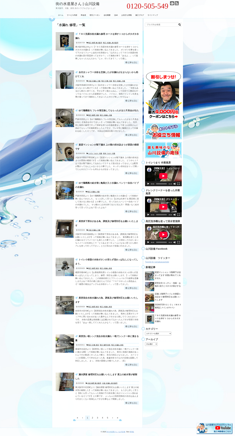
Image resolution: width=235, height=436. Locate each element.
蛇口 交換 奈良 (93, 345)
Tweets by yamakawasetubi (157, 262)
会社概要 (107, 15)
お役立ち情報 (126, 15)
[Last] (117, 417)
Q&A (116, 15)
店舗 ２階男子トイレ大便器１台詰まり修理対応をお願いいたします (168, 297)
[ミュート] (174, 184)
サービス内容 (72, 15)
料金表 (83, 15)
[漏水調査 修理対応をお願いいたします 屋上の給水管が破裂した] (65, 382)
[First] (77, 417)
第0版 (132, 432)
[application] (163, 176)
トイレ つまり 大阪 (95, 153)
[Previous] (82, 417)
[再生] (148, 184)
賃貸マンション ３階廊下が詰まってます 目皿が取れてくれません (168, 275)
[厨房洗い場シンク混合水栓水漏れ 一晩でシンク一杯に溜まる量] (65, 343)
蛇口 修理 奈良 (93, 268)
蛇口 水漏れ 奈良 (106, 268)
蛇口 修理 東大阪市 (95, 43)
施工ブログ (139, 15)
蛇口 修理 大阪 (93, 115)
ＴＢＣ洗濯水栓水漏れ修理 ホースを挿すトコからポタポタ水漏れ (168, 318)
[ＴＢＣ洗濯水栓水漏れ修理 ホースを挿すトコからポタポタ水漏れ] (65, 41)
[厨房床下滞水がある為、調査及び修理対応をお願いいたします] (65, 228)
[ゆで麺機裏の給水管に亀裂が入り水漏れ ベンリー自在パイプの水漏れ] (65, 190)
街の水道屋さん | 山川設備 (77, 4)
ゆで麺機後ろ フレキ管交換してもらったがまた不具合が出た (109, 110)
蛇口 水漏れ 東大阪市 (110, 43)
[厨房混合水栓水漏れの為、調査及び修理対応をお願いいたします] (65, 305)
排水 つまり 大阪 (109, 153)
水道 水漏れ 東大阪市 (110, 383)
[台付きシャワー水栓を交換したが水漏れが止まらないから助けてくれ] (65, 79)
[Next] (112, 417)
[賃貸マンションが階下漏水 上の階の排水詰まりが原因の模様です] (65, 152)
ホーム (60, 15)
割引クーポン (95, 15)
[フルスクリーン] (178, 184)
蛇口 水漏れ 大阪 (119, 81)
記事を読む (133, 62)
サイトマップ (153, 15)
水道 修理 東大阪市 (94, 383)
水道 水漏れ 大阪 (94, 81)
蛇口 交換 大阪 (106, 81)
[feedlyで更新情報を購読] (172, 3)
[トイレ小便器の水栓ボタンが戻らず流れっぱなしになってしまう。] (65, 267)
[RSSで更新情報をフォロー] (177, 3)
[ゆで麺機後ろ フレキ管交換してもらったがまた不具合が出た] (65, 118)
